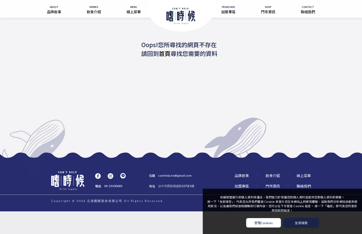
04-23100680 (108, 186)
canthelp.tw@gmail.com (170, 175)
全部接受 (301, 223)
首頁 (165, 53)
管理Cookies (263, 223)
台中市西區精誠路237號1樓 (171, 186)
